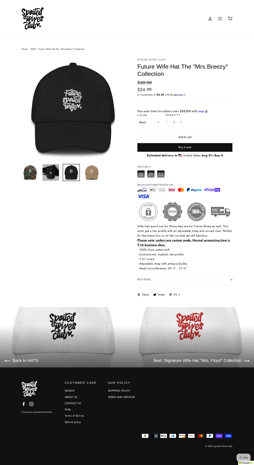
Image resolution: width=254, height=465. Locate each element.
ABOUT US (71, 397)
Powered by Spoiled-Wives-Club (37, 412)
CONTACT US (73, 403)
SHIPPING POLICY (119, 391)
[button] (184, 94)
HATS (33, 49)
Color (142, 115)
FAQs (68, 409)
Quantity (173, 115)
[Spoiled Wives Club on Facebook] (24, 403)
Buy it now (184, 147)
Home (25, 49)
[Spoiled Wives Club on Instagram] (31, 403)
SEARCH (70, 391)
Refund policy (73, 422)
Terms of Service (74, 416)
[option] (73, 109)
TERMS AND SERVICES (121, 397)
